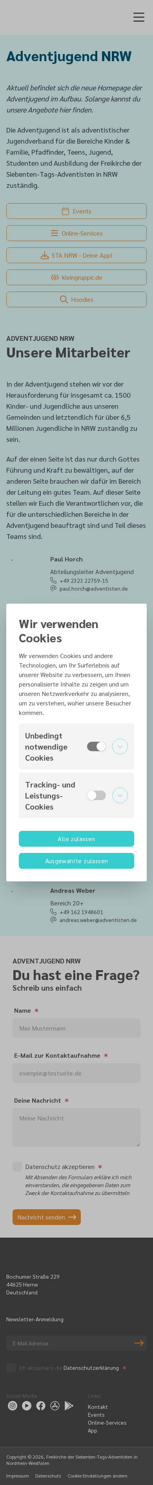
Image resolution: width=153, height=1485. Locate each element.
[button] (76, 746)
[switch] (96, 746)
